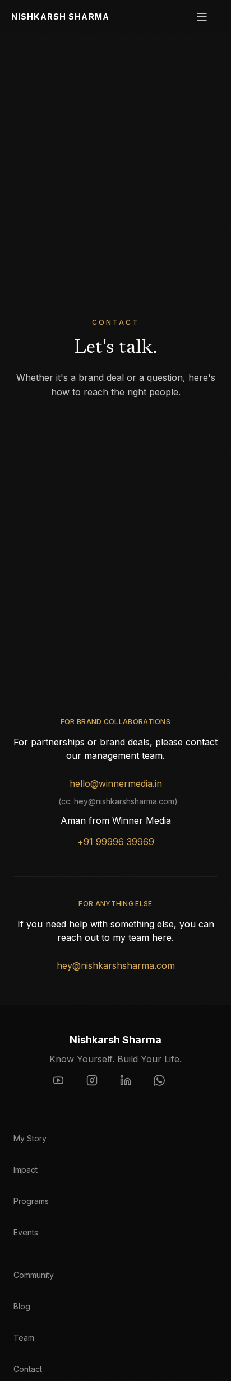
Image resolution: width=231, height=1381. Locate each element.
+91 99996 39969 (115, 841)
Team (23, 1337)
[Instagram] (98, 1087)
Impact (25, 1169)
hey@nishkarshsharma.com (116, 965)
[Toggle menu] (207, 16)
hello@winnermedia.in (116, 783)
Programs (31, 1201)
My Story (30, 1138)
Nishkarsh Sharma (60, 16)
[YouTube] (65, 1087)
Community (33, 1275)
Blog (21, 1306)
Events (25, 1232)
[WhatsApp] (166, 1087)
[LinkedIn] (132, 1087)
